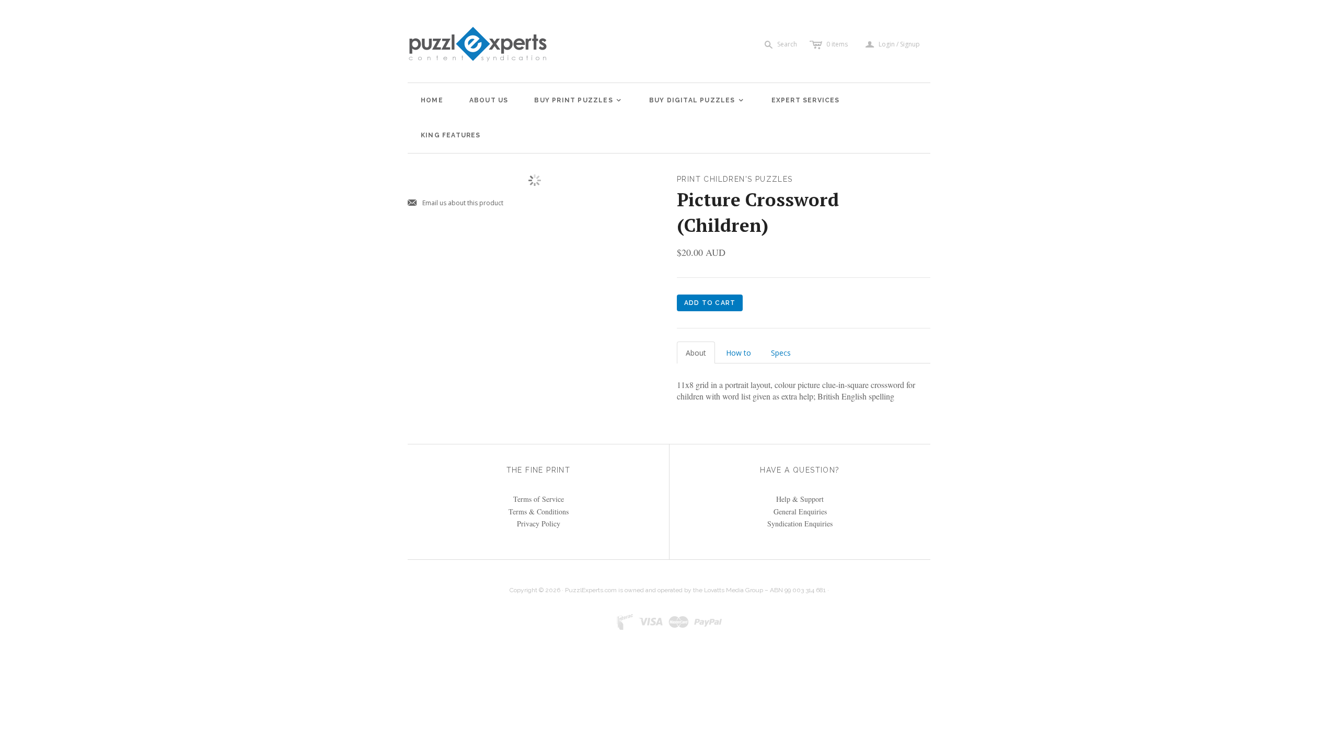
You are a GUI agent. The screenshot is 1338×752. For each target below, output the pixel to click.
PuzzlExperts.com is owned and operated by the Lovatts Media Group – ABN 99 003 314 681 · (697, 590)
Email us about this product (455, 203)
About (696, 353)
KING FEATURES (451, 135)
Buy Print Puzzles (578, 100)
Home (432, 100)
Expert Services (805, 100)
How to (738, 353)
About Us (489, 100)
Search (787, 44)
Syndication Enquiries (800, 523)
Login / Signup (899, 44)
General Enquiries (800, 511)
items (837, 44)
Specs (781, 353)
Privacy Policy (538, 523)
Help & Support (800, 499)
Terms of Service (538, 499)
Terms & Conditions (539, 511)
